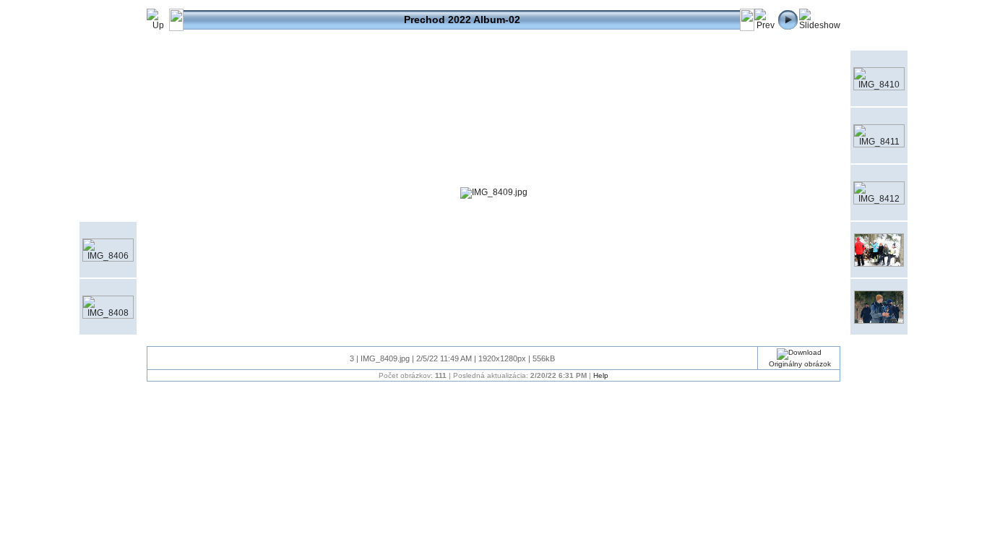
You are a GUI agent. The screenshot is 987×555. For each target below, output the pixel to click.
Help (600, 375)
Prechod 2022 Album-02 (462, 19)
